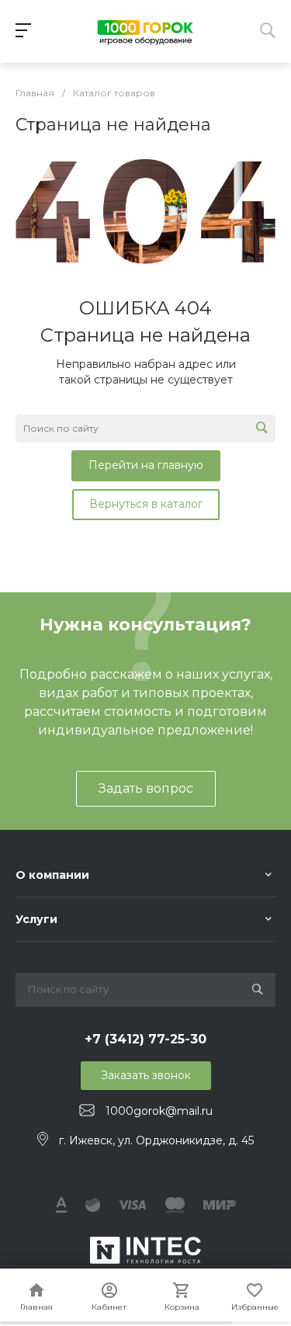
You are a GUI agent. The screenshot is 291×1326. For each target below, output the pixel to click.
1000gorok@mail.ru (159, 1111)
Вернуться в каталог (146, 504)
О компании (52, 875)
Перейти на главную (145, 465)
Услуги (36, 919)
